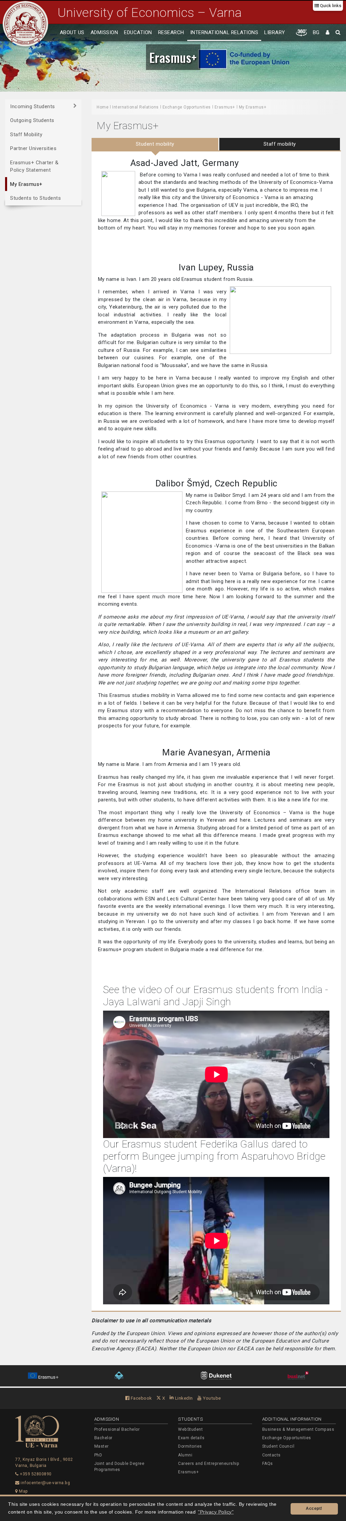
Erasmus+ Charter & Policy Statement (34, 166)
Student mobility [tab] (155, 144)
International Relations (224, 32)
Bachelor (103, 1437)
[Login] (328, 32)
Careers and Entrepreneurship (208, 1463)
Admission (104, 32)
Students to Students (35, 198)
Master (101, 1446)
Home (102, 107)
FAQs (267, 1463)
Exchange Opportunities (187, 107)
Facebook (140, 1398)
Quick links (330, 5)
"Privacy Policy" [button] (215, 1512)
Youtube (211, 1398)
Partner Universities (33, 148)
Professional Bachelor (117, 1429)
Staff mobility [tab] (280, 144)
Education (138, 32)
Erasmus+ (173, 57)
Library (274, 32)
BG (316, 32)
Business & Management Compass (298, 1429)
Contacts (271, 1455)
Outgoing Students (32, 120)
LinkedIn (183, 1398)
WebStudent (190, 1429)
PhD (98, 1455)
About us (72, 32)
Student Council (278, 1446)
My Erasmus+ (26, 184)
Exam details (191, 1437)
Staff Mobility (26, 134)
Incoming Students (32, 106)
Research (171, 32)
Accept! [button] (314, 1508)
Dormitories (190, 1446)
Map (23, 1491)
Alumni (185, 1455)
